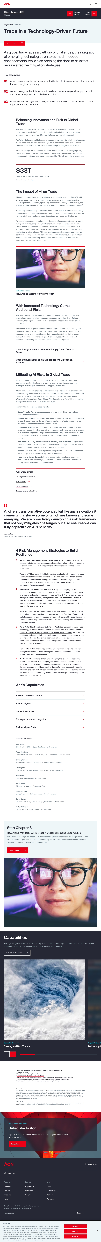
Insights (28, 1195)
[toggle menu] (96, 4)
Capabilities (29, 1186)
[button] (17, 850)
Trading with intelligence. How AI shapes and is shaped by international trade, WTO (39, 1070)
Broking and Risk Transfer (17, 1046)
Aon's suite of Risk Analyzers (32, 648)
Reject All (75, 1231)
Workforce (51, 1199)
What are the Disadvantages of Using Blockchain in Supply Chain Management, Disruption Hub (43, 1079)
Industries (29, 1191)
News (6, 1199)
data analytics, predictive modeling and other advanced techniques (50, 631)
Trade (49, 1186)
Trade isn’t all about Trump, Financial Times (29, 1074)
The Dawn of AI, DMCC (23, 1072)
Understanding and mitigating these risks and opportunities (51, 578)
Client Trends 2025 (14, 12)
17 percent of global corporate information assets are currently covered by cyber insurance (52, 615)
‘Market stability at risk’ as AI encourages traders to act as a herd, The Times (38, 1081)
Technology (51, 1191)
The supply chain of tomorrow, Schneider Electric (30, 1076)
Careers (7, 1191)
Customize (75, 1226)
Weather (50, 1195)
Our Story (7, 1186)
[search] (90, 4)
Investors (7, 1195)
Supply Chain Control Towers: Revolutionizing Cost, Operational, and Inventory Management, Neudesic (45, 1077)
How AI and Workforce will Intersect (35, 293)
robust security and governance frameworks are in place (48, 583)
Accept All (75, 1236)
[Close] (98, 1231)
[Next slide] (13, 1054)
